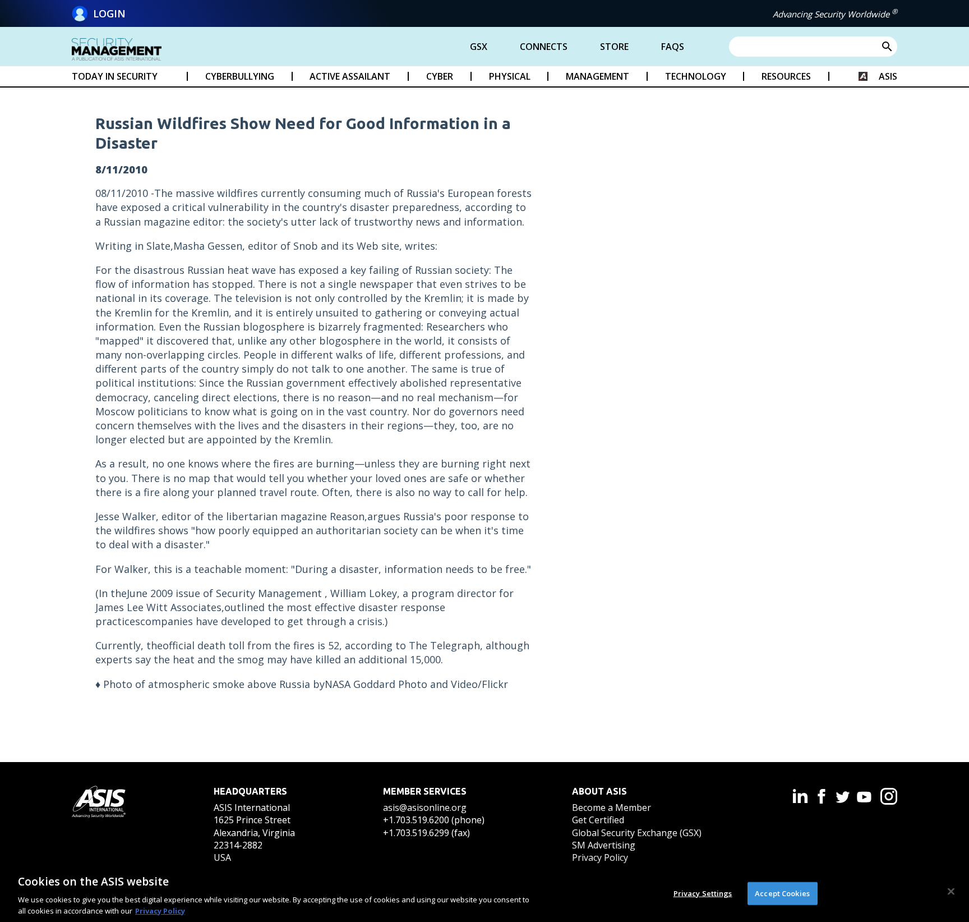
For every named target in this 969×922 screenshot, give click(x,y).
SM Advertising (603, 845)
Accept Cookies (782, 893)
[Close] (951, 891)
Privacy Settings (702, 893)
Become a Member (611, 807)
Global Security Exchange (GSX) (637, 833)
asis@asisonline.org (425, 807)
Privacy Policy (600, 857)
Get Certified (598, 820)
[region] (484, 893)
